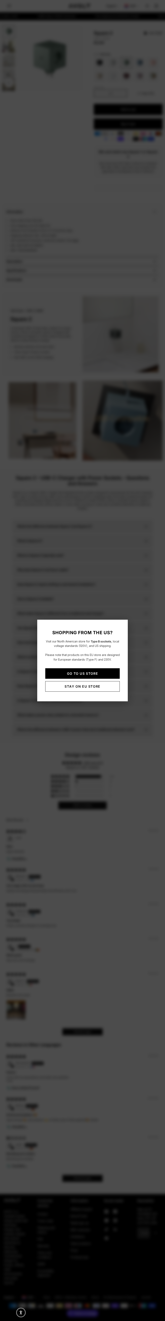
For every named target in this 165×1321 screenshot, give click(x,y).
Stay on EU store (82, 686)
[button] (21, 1312)
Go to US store (82, 673)
